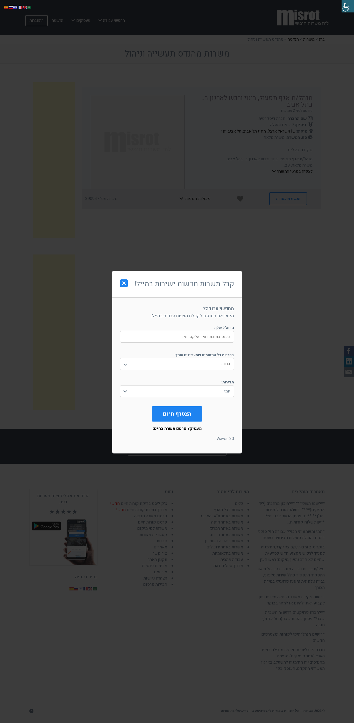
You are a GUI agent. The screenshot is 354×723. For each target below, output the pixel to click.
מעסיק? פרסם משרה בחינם (177, 428)
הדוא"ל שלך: (224, 327)
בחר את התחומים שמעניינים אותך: (204, 355)
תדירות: (227, 382)
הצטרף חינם (177, 414)
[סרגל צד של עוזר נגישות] (348, 6)
